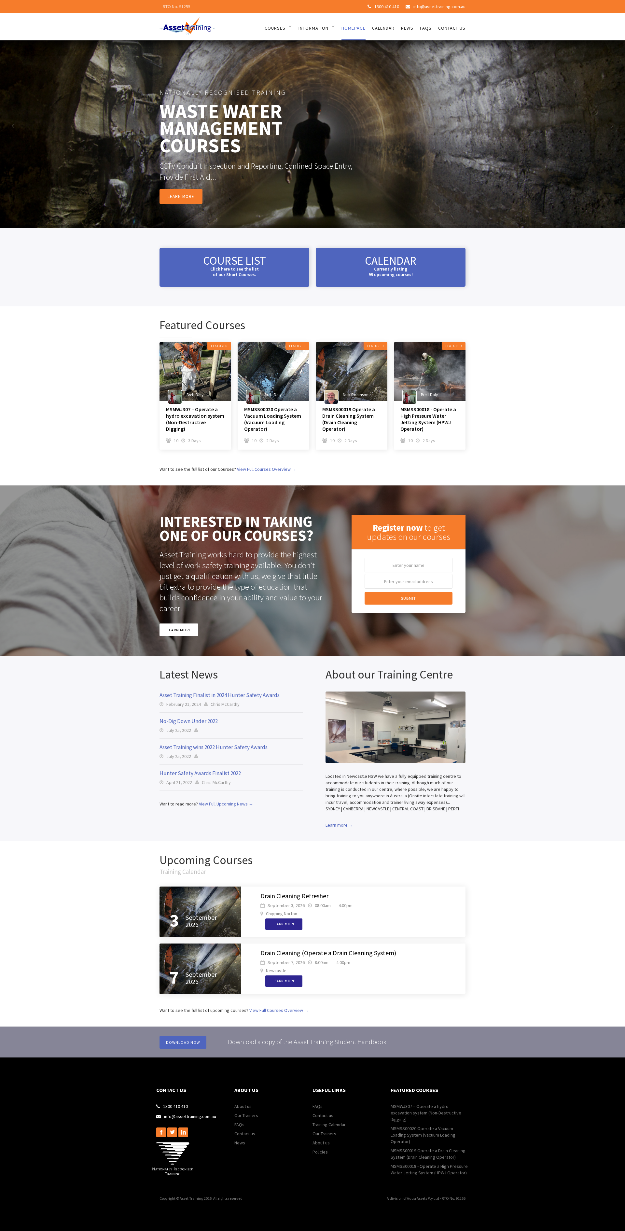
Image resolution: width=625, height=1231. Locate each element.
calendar (383, 28)
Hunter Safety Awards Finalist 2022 (200, 773)
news (407, 28)
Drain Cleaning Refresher (294, 896)
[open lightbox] (395, 727)
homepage (353, 28)
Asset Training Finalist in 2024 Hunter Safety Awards (220, 695)
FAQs (239, 1124)
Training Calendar (329, 1124)
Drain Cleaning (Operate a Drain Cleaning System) (328, 953)
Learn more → (339, 825)
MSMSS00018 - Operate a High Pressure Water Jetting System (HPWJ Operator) (428, 419)
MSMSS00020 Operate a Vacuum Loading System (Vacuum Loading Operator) (272, 419)
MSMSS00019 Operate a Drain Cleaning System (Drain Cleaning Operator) (348, 419)
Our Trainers (246, 1115)
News (239, 1143)
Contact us (244, 1134)
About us (243, 1106)
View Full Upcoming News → (226, 804)
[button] (13, 126)
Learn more (181, 196)
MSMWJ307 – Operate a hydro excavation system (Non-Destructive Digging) (195, 419)
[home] (187, 25)
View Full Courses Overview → (266, 469)
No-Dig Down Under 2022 (189, 721)
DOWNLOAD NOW (183, 1042)
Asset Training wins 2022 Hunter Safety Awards (214, 747)
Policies (320, 1152)
